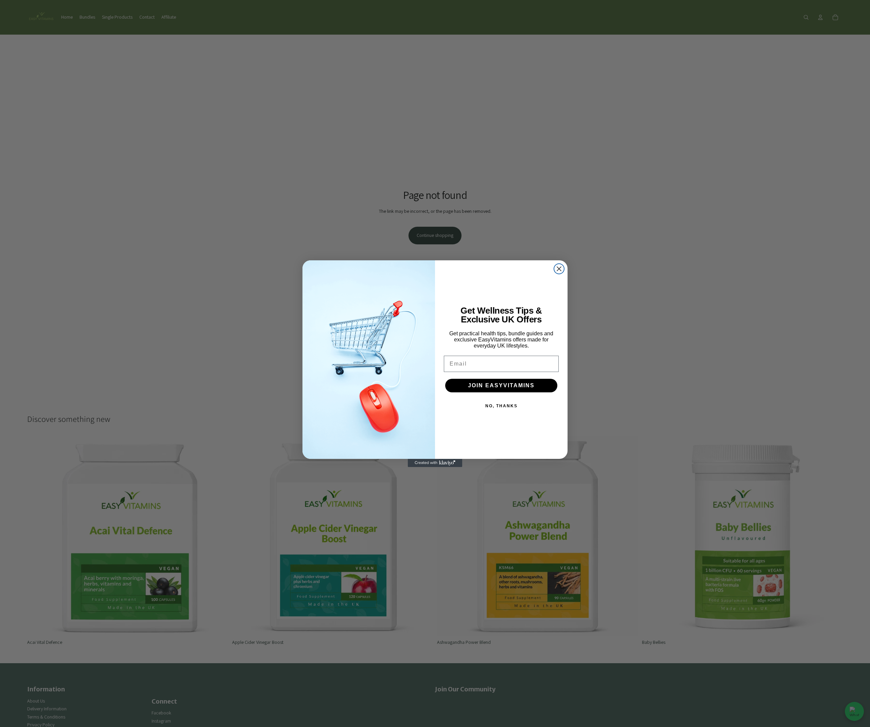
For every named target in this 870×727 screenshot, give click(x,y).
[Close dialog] (559, 269)
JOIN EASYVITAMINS (501, 385)
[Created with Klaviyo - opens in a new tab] (435, 463)
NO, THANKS (501, 406)
